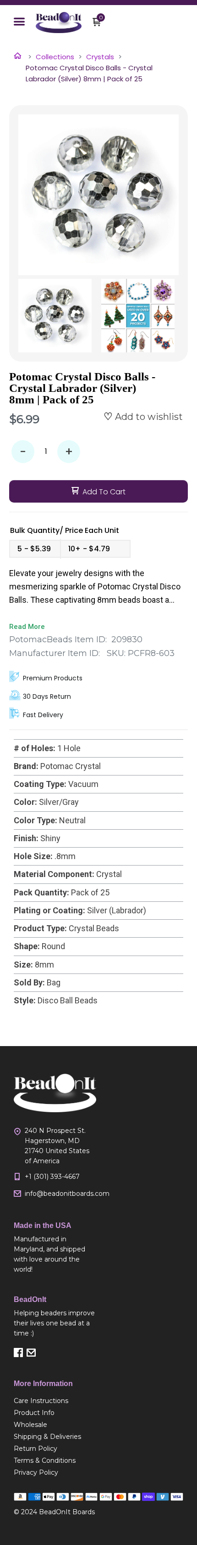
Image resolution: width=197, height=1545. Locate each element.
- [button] (23, 452)
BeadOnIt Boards (67, 1512)
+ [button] (69, 452)
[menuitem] (55, 1400)
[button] (19, 22)
